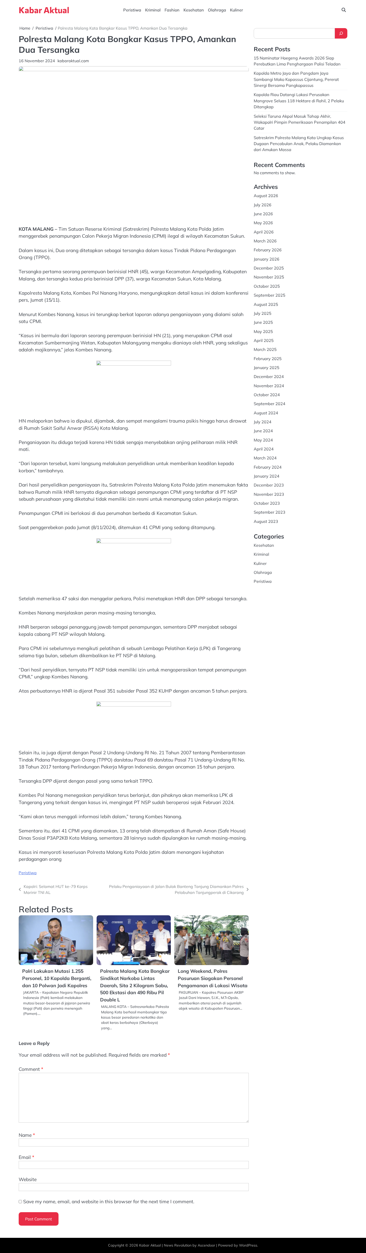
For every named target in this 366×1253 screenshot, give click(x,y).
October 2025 (267, 286)
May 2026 (263, 222)
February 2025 (268, 358)
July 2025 (262, 313)
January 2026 (266, 259)
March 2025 (265, 349)
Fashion (172, 9)
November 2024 (269, 385)
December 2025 (269, 268)
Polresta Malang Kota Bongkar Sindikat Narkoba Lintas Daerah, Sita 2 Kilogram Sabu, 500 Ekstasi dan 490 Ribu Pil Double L (135, 985)
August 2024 (266, 412)
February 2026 (268, 249)
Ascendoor (206, 1245)
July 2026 (262, 204)
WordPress (248, 1245)
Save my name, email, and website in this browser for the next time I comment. (108, 1201)
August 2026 (266, 195)
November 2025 (269, 276)
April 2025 (264, 340)
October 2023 (267, 503)
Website (28, 1179)
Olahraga (217, 9)
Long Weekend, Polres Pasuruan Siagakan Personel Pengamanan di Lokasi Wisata (212, 978)
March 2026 (265, 240)
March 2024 (265, 457)
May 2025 (263, 331)
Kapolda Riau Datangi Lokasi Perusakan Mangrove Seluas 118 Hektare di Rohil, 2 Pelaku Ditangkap (299, 100)
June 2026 (263, 213)
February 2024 (268, 466)
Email (26, 1157)
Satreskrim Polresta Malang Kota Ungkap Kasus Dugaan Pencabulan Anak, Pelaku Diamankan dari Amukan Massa (299, 143)
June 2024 (263, 430)
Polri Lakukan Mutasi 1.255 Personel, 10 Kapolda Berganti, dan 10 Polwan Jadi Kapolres (56, 978)
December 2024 (269, 376)
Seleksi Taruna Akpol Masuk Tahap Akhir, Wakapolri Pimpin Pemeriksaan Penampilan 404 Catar (299, 122)
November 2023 (269, 493)
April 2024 (264, 448)
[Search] (341, 33)
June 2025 (263, 322)
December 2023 (269, 485)
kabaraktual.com (73, 60)
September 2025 (269, 295)
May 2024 (263, 439)
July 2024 (262, 421)
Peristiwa (132, 9)
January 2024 (266, 476)
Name (27, 1135)
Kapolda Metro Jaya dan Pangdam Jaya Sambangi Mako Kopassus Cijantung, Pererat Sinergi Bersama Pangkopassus (296, 79)
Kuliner (236, 9)
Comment (31, 1069)
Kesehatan (193, 9)
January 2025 (266, 367)
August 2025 (266, 304)
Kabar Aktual (44, 10)
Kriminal (153, 9)
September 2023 (269, 512)
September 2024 (269, 403)
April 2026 (264, 231)
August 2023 (266, 521)
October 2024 (267, 394)
